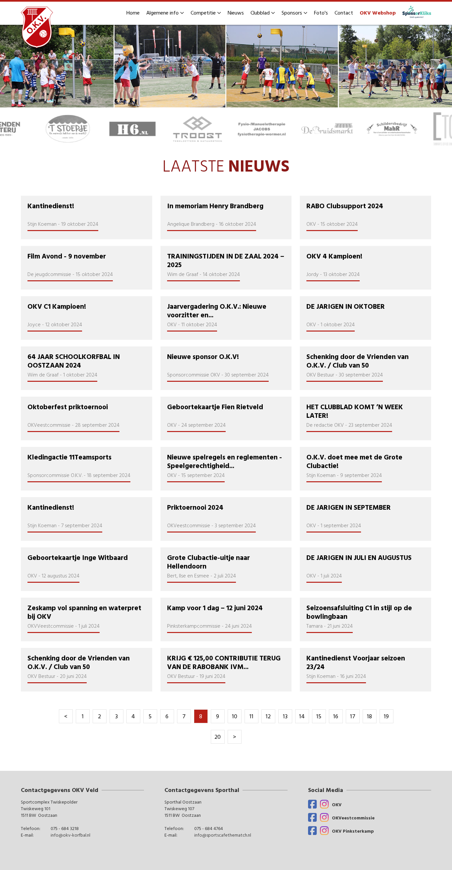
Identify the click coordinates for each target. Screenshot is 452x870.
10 (234, 717)
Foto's (321, 13)
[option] (226, 66)
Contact (344, 13)
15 (318, 717)
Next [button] (448, 129)
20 (217, 737)
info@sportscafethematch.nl (222, 835)
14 (302, 717)
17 (352, 717)
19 (386, 717)
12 (268, 717)
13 (285, 717)
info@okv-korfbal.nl (70, 835)
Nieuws (236, 13)
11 (251, 717)
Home (133, 13)
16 (335, 717)
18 (369, 717)
